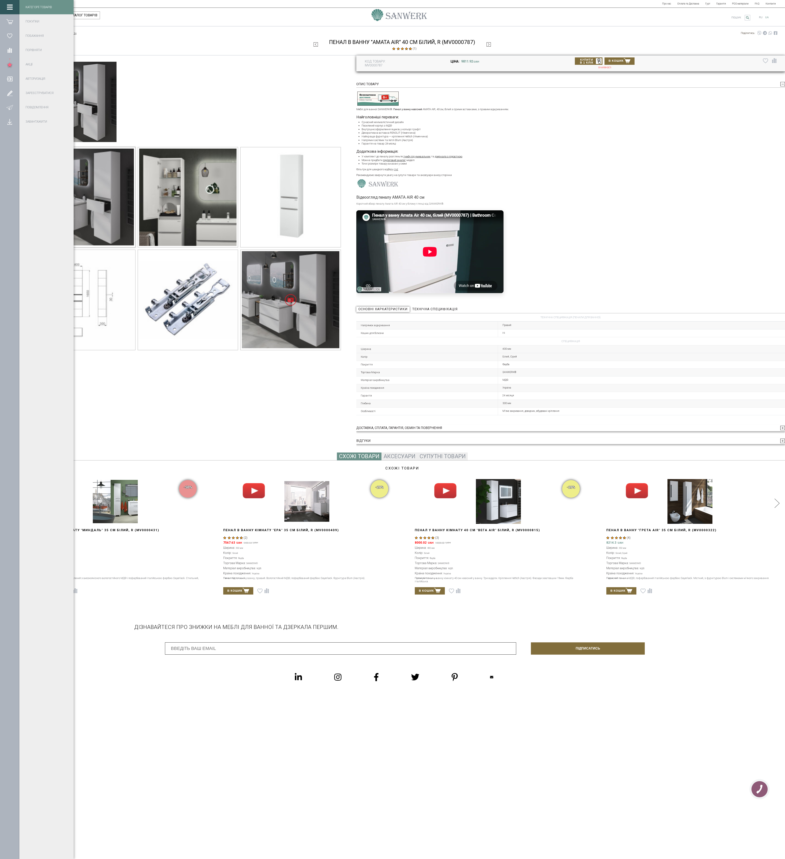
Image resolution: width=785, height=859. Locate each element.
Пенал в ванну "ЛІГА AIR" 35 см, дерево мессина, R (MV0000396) (250, 530)
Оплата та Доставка (688, 3)
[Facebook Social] (384, 677)
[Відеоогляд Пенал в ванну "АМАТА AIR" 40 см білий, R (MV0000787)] (290, 300)
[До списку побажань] (765, 60)
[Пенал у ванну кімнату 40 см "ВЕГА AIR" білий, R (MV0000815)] (489, 44)
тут (396, 169)
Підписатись (588, 648)
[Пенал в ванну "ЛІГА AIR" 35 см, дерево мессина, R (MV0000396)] (267, 501)
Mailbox (500, 677)
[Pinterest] (463, 677)
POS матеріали (740, 3)
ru (761, 17)
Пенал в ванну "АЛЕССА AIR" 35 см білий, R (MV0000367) (624, 530)
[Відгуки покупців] (402, 48)
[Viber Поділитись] (759, 33)
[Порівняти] (9, 50)
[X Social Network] (423, 677)
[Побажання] (9, 36)
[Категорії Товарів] (9, 7)
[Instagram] (346, 677)
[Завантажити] (9, 121)
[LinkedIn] (306, 677)
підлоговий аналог (394, 160)
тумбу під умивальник (417, 156)
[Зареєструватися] (9, 93)
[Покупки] (9, 21)
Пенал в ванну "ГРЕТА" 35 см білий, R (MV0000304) (427, 530)
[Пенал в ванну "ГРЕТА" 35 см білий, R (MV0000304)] (459, 501)
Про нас (666, 3)
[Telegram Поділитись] (765, 33)
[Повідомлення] (9, 107)
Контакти (771, 3)
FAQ (757, 3)
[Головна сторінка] (399, 17)
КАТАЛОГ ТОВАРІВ (83, 15)
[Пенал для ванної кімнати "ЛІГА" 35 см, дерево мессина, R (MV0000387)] (316, 44)
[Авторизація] (9, 79)
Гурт (707, 3)
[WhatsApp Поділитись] (770, 33)
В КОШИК (616, 60)
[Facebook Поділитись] (775, 33)
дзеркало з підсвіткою (448, 156)
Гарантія (721, 3)
